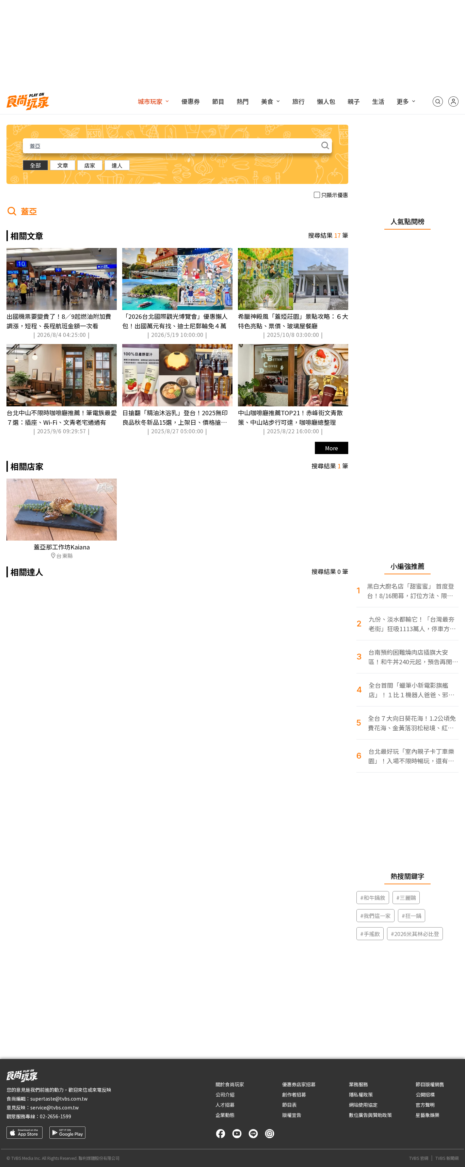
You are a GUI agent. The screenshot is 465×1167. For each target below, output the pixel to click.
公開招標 (425, 1094)
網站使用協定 (363, 1104)
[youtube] (237, 1134)
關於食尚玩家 (229, 1084)
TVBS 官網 (418, 1158)
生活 (378, 101)
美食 (267, 101)
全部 (35, 165)
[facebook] (220, 1134)
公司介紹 (225, 1094)
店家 (89, 165)
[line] (253, 1134)
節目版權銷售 (430, 1084)
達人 (117, 165)
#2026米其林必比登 (415, 934)
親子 (354, 101)
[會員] (453, 101)
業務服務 (358, 1084)
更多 (403, 101)
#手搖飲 (370, 934)
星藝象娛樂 (427, 1114)
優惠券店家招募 (299, 1084)
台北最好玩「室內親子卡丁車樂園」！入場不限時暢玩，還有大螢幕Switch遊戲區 (411, 756)
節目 (218, 101)
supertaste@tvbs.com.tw (58, 1098)
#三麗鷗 (406, 897)
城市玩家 (150, 101)
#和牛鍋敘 (372, 897)
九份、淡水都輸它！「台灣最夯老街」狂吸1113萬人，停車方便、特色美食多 (411, 623)
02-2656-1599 (55, 1116)
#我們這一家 (375, 916)
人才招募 (225, 1104)
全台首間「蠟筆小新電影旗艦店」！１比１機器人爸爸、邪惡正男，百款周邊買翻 (411, 690)
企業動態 (225, 1114)
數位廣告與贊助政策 (370, 1114)
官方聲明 (425, 1104)
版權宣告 (291, 1114)
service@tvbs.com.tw (54, 1107)
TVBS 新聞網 (447, 1158)
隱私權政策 (361, 1094)
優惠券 (190, 101)
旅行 (298, 101)
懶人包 (326, 101)
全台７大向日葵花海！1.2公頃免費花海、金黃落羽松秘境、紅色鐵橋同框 (412, 723)
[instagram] (269, 1134)
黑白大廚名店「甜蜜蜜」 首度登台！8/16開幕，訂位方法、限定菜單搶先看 (410, 590)
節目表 (289, 1104)
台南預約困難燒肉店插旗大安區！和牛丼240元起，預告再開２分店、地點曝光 (413, 657)
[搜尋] (438, 101)
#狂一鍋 (411, 916)
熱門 (243, 101)
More (331, 448)
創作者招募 (294, 1094)
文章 (62, 165)
